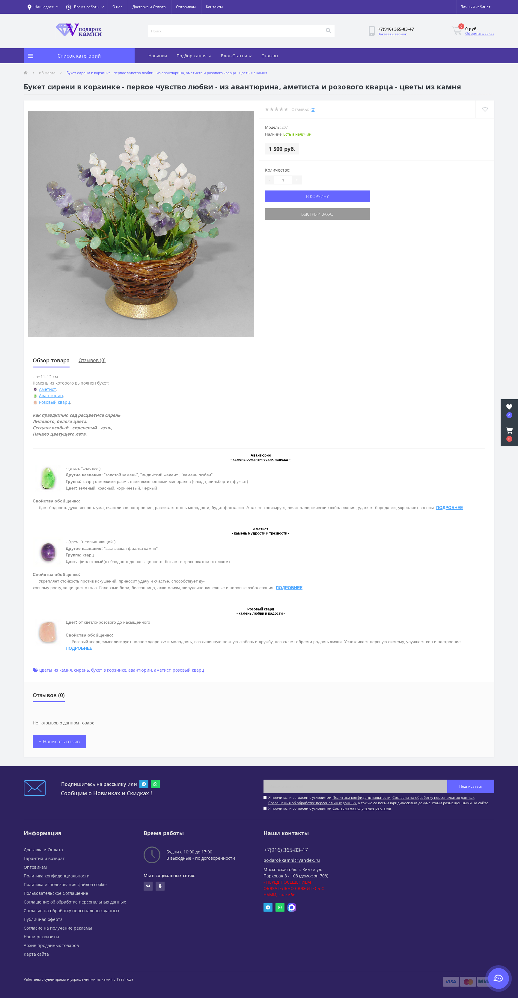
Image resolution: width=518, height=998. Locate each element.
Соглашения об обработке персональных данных (312, 802)
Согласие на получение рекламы (58, 928)
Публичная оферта (43, 919)
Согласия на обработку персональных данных (433, 797)
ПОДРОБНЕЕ (449, 507)
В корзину (317, 196)
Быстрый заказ (317, 214)
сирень (81, 670)
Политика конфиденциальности (57, 876)
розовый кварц (188, 670)
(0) (313, 109)
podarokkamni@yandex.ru (291, 860)
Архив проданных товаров (51, 945)
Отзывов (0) (92, 360)
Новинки (157, 55)
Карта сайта (36, 954)
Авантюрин (51, 395)
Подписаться (470, 786)
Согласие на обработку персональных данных (71, 910)
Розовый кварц (54, 402)
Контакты (214, 6)
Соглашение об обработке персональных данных (75, 902)
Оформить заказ (479, 33)
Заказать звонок (392, 34)
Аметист (47, 389)
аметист (162, 670)
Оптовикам (186, 6)
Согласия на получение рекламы (361, 808)
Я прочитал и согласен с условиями (329, 808)
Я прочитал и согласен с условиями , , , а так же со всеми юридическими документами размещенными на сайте (378, 800)
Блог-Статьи (234, 55)
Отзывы (269, 55)
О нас (117, 6)
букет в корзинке (108, 670)
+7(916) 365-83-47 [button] (286, 850)
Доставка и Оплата (149, 6)
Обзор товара (51, 360)
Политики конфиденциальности (361, 797)
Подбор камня (192, 55)
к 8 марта (47, 72)
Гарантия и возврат (44, 858)
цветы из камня (55, 670)
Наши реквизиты (41, 937)
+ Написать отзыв (59, 741)
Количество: (277, 170)
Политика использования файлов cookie (65, 884)
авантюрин (140, 670)
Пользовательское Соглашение (56, 893)
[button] (85, 7)
